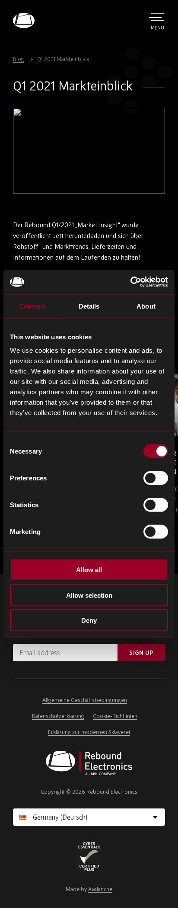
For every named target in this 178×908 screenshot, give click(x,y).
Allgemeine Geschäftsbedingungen (84, 700)
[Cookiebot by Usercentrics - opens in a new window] (130, 282)
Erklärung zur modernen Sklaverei (89, 732)
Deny (89, 620)
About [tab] (146, 305)
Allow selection (89, 595)
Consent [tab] (32, 305)
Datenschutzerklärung (58, 716)
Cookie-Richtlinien (115, 716)
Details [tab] (89, 305)
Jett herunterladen (78, 236)
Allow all (89, 569)
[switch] (155, 478)
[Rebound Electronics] (24, 20)
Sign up (141, 653)
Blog (18, 59)
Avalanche (100, 889)
